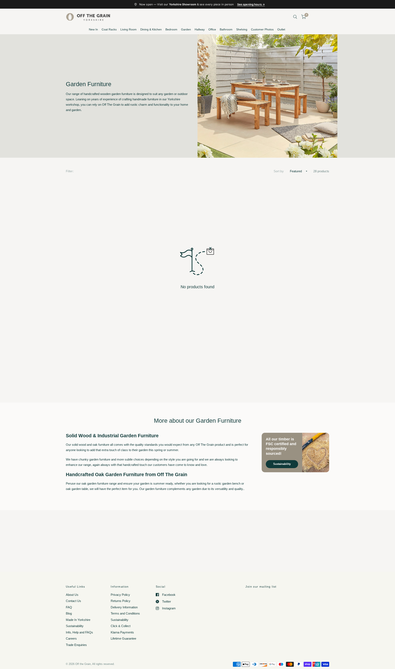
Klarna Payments (122, 632)
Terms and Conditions (125, 613)
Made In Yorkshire (78, 620)
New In (93, 29)
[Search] (295, 17)
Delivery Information (124, 607)
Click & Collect (120, 626)
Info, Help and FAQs (79, 632)
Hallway (200, 29)
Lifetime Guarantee (123, 638)
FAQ (69, 607)
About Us (72, 594)
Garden (186, 29)
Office (212, 29)
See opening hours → (251, 4)
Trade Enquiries (76, 645)
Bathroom (226, 29)
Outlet (281, 29)
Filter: (70, 171)
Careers (71, 638)
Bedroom (171, 29)
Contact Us (73, 601)
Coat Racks (109, 29)
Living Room (128, 29)
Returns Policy (120, 601)
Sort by (279, 171)
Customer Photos (262, 29)
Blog (69, 613)
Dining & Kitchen (151, 29)
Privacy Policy (120, 594)
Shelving (241, 29)
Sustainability (282, 463)
